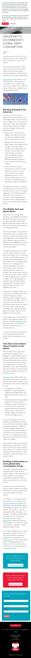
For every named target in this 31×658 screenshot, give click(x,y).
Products (17, 629)
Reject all (13, 23)
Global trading (7, 79)
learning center (7, 539)
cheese (16, 420)
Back (4, 53)
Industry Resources (24, 629)
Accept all (5, 23)
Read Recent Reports (15, 584)
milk (26, 75)
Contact (15, 625)
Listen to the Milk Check (15, 565)
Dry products (7, 377)
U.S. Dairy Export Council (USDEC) (13, 503)
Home (3, 629)
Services (12, 629)
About (7, 629)
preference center (10, 548)
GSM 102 (18, 321)
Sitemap (15, 632)
